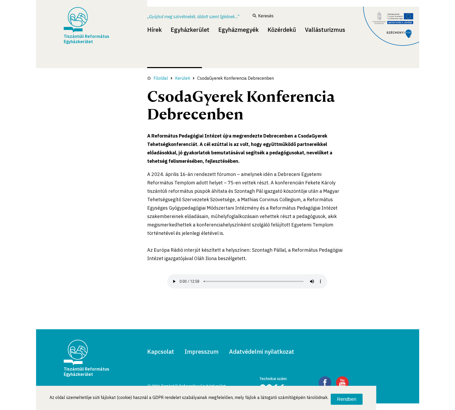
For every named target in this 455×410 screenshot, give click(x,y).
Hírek (154, 29)
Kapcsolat (160, 351)
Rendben (346, 399)
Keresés (266, 15)
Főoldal (161, 78)
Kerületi (182, 78)
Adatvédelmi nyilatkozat (261, 351)
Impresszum (202, 351)
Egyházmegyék (238, 29)
